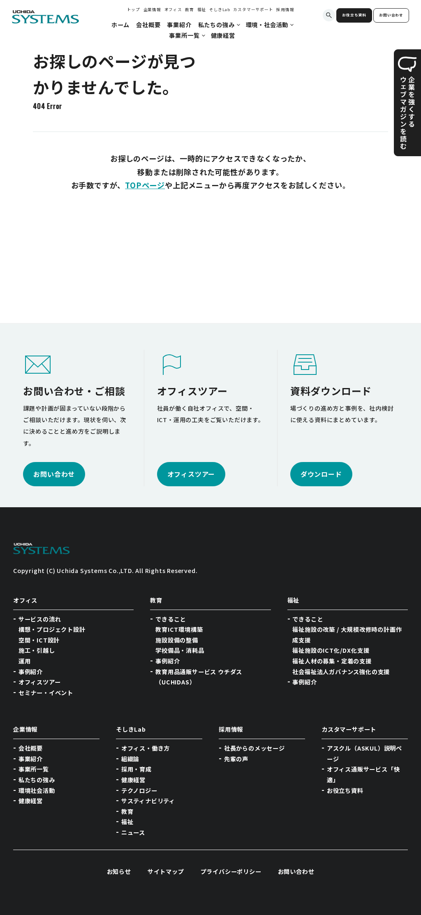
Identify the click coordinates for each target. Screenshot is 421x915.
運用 (25, 661)
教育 (189, 9)
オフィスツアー (40, 682)
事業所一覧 (34, 769)
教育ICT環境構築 (179, 629)
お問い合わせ (391, 15)
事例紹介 (31, 672)
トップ (133, 9)
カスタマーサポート (253, 9)
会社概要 (31, 748)
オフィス (173, 9)
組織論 (130, 759)
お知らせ (119, 871)
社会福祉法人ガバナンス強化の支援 (341, 672)
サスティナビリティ (148, 801)
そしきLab (219, 9)
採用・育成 (136, 769)
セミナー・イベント (46, 693)
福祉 (201, 9)
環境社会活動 (37, 790)
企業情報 (152, 9)
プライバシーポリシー (231, 871)
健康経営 (31, 801)
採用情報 (285, 9)
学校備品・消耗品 (179, 650)
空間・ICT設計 (39, 640)
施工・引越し (37, 650)
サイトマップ (166, 871)
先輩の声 (236, 759)
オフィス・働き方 (145, 748)
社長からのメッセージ (254, 748)
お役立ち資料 (354, 15)
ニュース (133, 832)
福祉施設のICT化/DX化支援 (330, 650)
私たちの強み (37, 780)
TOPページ (145, 185)
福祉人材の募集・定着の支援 (331, 661)
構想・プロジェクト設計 (52, 629)
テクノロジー (139, 790)
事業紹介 (31, 759)
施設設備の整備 (176, 640)
